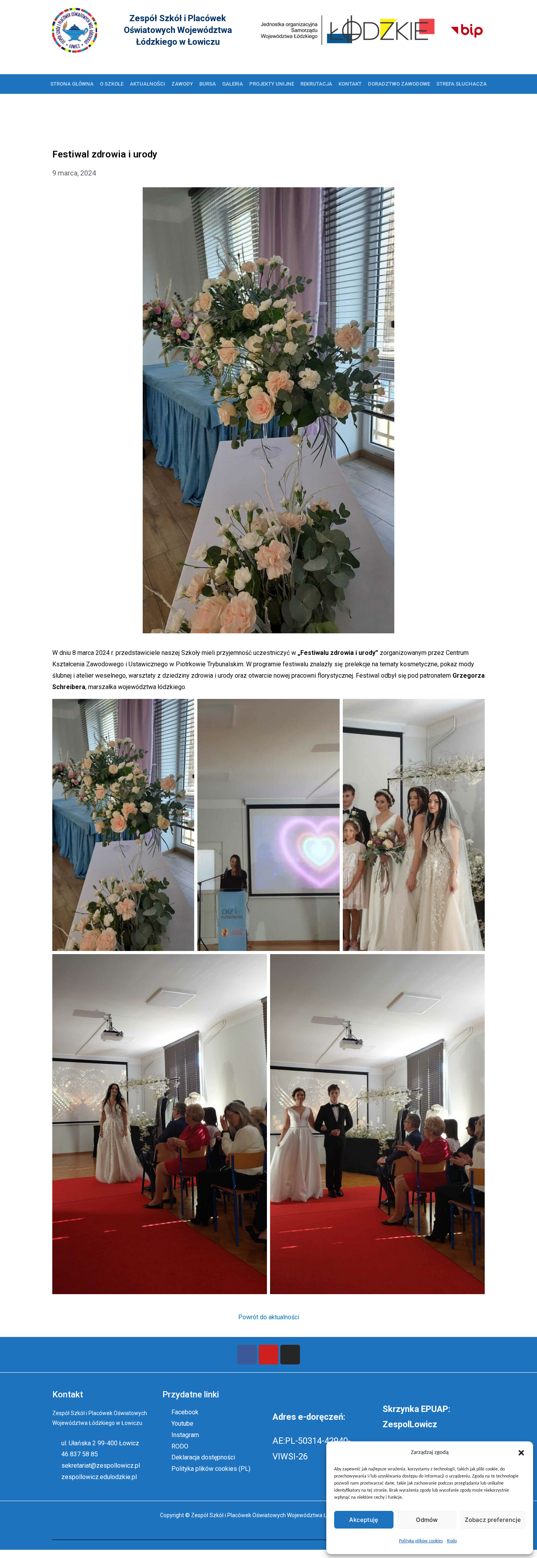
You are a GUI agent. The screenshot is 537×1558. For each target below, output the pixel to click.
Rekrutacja (316, 84)
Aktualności (147, 84)
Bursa (207, 84)
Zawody (182, 84)
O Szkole (111, 84)
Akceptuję (363, 1519)
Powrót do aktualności (268, 1317)
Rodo (452, 1541)
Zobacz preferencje (493, 1519)
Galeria (232, 84)
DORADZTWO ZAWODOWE (399, 84)
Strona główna (72, 84)
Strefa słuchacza (461, 84)
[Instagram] (290, 1354)
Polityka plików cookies (421, 1541)
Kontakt (350, 84)
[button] (521, 1453)
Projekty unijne (271, 84)
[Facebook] (247, 1354)
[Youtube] (268, 1354)
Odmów (427, 1519)
